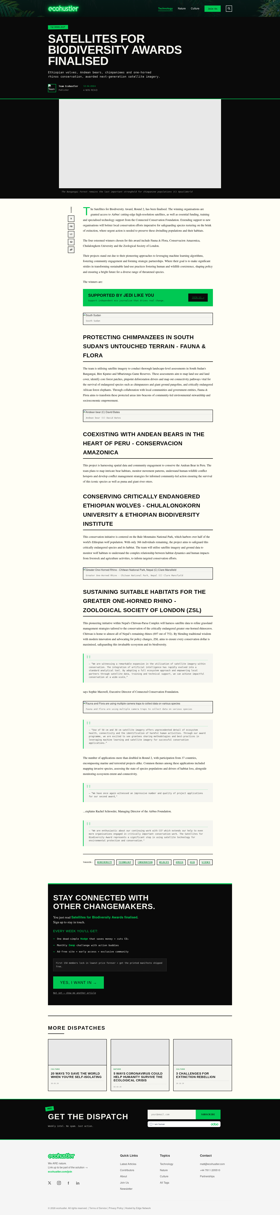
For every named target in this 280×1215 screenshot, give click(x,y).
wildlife (164, 862)
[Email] (71, 242)
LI (71, 234)
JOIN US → (198, 297)
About (123, 1176)
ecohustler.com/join (60, 1171)
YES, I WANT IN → (78, 982)
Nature (182, 8)
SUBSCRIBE (208, 1114)
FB (71, 226)
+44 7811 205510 (210, 1170)
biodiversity (104, 862)
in (78, 1183)
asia (192, 862)
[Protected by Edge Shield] (213, 1124)
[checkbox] (184, 1124)
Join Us (212, 8)
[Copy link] (71, 250)
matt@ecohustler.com (212, 1164)
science (206, 862)
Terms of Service (98, 1208)
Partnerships (207, 1176)
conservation (145, 862)
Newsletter (126, 1189)
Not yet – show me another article (74, 993)
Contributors (127, 1170)
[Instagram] (59, 1183)
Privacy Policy (116, 1208)
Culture (195, 8)
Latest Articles (128, 1164)
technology (125, 862)
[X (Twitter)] (50, 1183)
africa (179, 862)
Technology (165, 8)
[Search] (229, 9)
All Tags (164, 1182)
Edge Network (143, 1208)
